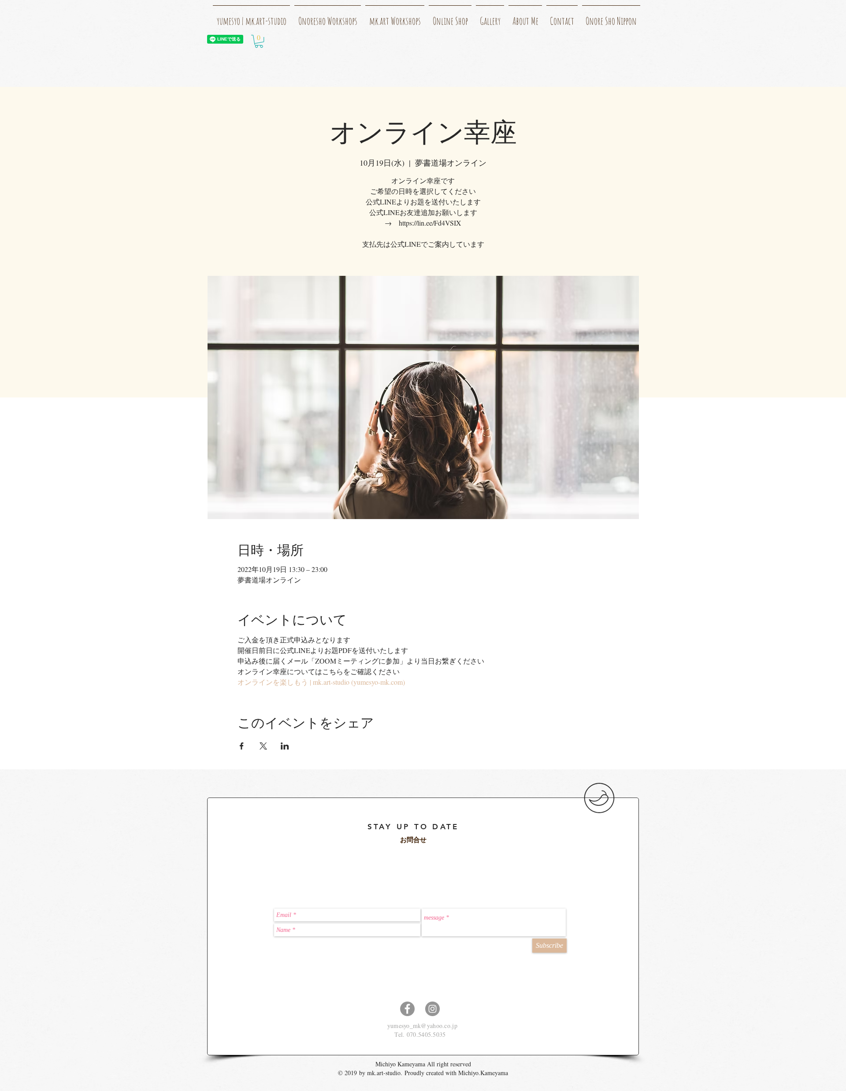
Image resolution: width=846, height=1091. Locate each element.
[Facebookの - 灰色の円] (407, 1009)
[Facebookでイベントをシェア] (241, 746)
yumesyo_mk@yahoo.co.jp (422, 1025)
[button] (259, 41)
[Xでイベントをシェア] (263, 746)
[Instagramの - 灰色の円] (432, 1009)
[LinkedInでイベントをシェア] (285, 746)
